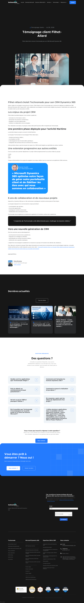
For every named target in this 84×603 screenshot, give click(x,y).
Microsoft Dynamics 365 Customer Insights (33, 553)
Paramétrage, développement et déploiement (50, 556)
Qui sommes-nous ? (12, 544)
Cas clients (10, 559)
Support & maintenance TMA (49, 559)
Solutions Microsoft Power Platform (48, 568)
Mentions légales (39, 597)
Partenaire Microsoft (29, 2)
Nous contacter (41, 440)
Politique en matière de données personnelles (53, 597)
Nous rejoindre (11, 552)
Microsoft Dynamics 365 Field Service (32, 559)
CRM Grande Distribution (31, 579)
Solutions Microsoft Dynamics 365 (50, 565)
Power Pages (28, 573)
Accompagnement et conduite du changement (50, 550)
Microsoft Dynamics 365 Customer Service (33, 556)
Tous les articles (42, 300)
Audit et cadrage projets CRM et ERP (50, 553)
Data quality (45, 561)
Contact (72, 2)
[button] (40, 2)
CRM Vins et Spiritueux (30, 577)
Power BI (27, 571)
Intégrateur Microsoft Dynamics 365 (50, 545)
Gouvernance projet (47, 547)
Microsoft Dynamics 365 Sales (32, 550)
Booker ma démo (29, 468)
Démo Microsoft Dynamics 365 (14, 548)
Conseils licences (46, 563)
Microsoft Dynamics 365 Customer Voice (33, 562)
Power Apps (28, 566)
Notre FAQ (10, 557)
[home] (13, 2)
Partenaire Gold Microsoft (13, 546)
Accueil (22, 2)
